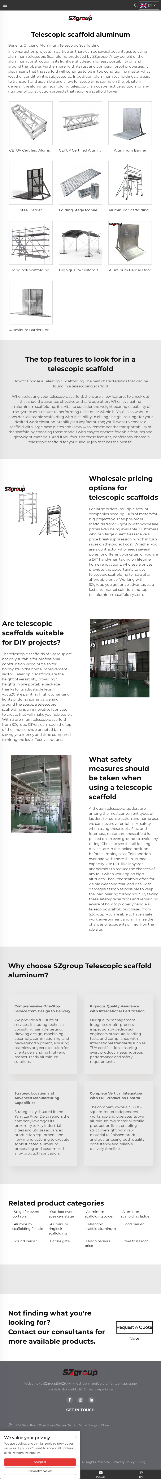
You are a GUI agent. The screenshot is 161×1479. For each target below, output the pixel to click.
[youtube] (80, 1400)
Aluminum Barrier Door (130, 270)
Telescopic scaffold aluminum (100, 1226)
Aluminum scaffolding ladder (136, 1214)
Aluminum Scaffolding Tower (134, 210)
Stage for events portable (26, 1214)
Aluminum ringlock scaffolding (58, 1229)
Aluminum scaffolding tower (99, 1214)
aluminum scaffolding (35, 406)
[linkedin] (91, 1400)
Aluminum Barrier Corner (32, 330)
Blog (141, 1462)
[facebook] (69, 1400)
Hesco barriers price (97, 1243)
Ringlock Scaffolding (30, 270)
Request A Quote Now (134, 1329)
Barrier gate (60, 1241)
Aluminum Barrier (130, 150)
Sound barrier (25, 1241)
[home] (80, 18)
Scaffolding (57, 56)
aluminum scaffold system (119, 594)
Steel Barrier (31, 210)
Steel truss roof (135, 1241)
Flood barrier (133, 1224)
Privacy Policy (124, 1462)
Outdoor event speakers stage (62, 1214)
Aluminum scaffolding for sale (27, 1226)
